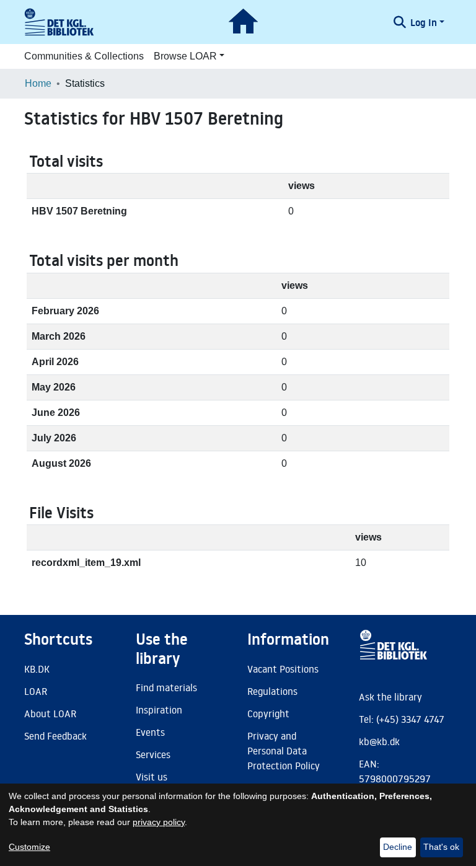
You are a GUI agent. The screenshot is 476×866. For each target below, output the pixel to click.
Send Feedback (55, 736)
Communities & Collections (84, 56)
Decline (397, 847)
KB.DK (37, 669)
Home (38, 83)
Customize (29, 847)
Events (150, 732)
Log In (423, 22)
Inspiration (159, 710)
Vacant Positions (283, 669)
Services (153, 754)
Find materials (166, 687)
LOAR (35, 691)
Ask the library (390, 697)
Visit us (151, 777)
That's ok (441, 847)
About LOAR (50, 713)
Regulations (272, 691)
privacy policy (159, 822)
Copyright (268, 713)
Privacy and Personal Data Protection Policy (283, 751)
